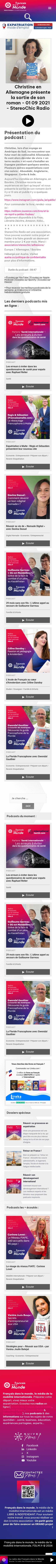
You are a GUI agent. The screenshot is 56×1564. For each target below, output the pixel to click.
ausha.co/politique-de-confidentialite (25, 257)
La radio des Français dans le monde (31, 1406)
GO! (28, 806)
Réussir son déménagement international (31, 1178)
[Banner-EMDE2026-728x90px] (26, 26)
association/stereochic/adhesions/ (24, 244)
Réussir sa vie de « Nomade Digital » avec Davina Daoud (25, 527)
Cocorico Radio (34, 1410)
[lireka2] (28, 1083)
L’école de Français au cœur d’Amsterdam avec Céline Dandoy (24, 681)
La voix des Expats (13, 1410)
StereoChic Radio (12, 1413)
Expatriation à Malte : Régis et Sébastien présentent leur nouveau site (27, 447)
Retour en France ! (32, 1150)
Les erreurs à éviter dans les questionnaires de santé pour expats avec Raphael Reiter (25, 369)
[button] (49, 7)
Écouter (28, 386)
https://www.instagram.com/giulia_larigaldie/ (30, 199)
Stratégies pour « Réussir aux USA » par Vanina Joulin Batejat (27, 1348)
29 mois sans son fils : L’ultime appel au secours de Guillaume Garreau (27, 604)
